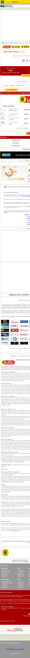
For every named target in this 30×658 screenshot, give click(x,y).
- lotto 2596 (20, 570)
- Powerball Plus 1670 (6, 581)
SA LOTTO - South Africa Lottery (22, 608)
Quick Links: (4, 565)
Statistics (12, 85)
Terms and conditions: (6, 592)
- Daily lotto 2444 (5, 570)
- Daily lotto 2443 (5, 572)
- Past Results (4, 575)
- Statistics (3, 576)
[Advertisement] (15, 25)
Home (23, 85)
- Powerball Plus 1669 (6, 583)
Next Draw (6, 85)
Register (18, 85)
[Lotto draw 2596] (16, 48)
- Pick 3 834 (20, 581)
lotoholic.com (16, 643)
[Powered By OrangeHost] (15, 631)
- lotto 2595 (20, 572)
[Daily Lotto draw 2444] (6, 48)
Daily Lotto (4, 469)
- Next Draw (4, 573)
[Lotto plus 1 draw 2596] (25, 48)
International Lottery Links (15, 649)
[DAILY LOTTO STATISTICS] (13, 173)
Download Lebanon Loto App (7, 621)
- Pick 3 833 (20, 583)
